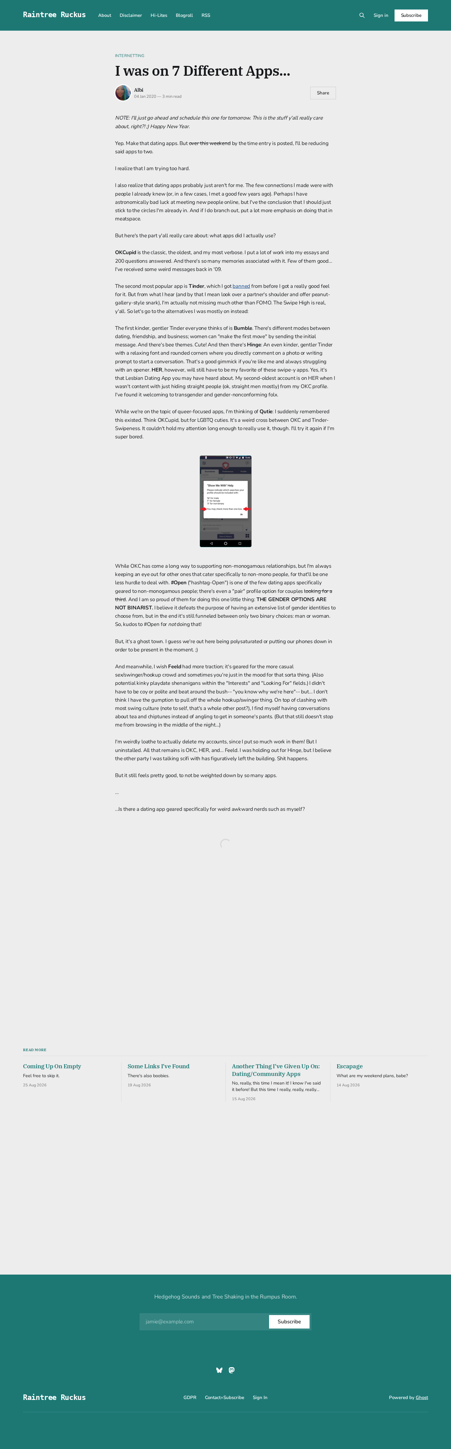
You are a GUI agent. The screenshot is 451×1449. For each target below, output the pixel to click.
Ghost (422, 1397)
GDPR (189, 1397)
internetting (130, 56)
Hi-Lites (159, 15)
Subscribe (411, 15)
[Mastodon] (232, 1370)
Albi (138, 90)
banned (241, 286)
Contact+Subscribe (224, 1397)
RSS (206, 15)
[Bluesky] (219, 1370)
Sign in (381, 15)
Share (323, 93)
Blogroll (184, 15)
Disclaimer (131, 15)
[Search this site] (362, 15)
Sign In (260, 1397)
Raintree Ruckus (54, 14)
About (104, 15)
